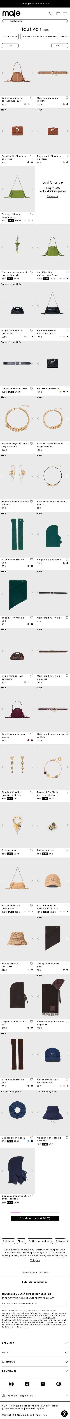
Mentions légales (35, 1409)
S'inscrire (65, 1303)
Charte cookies (50, 1406)
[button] (51, 13)
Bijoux (21, 1241)
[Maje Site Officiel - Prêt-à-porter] (11, 13)
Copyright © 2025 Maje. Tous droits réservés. (24, 1415)
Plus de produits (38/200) (35, 1218)
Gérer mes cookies (13, 1409)
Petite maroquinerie (40, 1241)
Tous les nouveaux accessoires (39, 36)
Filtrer (59, 45)
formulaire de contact (16, 1327)
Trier (10, 45)
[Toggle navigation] (65, 13)
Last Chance (10, 36)
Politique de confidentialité (24, 1406)
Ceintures (8, 1241)
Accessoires (28, 1273)
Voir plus (35, 1260)
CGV (4, 1406)
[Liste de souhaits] (31, 98)
